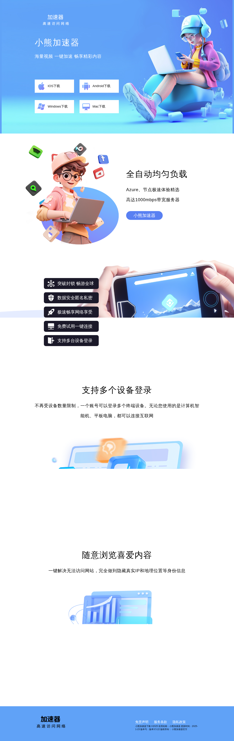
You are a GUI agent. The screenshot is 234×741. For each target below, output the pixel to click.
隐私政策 (179, 722)
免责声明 (141, 722)
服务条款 (160, 722)
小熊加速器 (144, 215)
